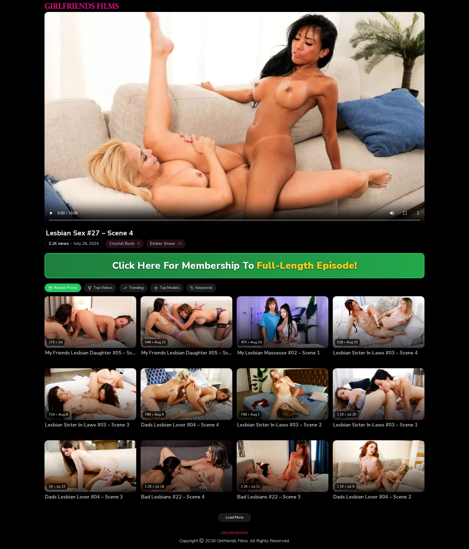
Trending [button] (136, 287)
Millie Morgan (361, 506)
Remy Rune (71, 362)
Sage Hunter (275, 506)
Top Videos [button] (103, 287)
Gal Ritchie (54, 434)
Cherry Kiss (150, 434)
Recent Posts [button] (65, 287)
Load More (234, 517)
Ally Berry (149, 506)
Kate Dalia (246, 434)
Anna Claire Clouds (350, 434)
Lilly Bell (340, 362)
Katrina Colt (76, 434)
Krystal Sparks (172, 506)
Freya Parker (275, 362)
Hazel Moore (81, 506)
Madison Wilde (172, 362)
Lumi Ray (340, 506)
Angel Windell (249, 506)
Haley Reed (379, 434)
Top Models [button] (170, 287)
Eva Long (149, 362)
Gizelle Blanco (174, 434)
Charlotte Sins (249, 362)
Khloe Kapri (267, 434)
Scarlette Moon (363, 362)
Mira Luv (52, 362)
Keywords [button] (204, 287)
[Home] (82, 6)
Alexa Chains (56, 506)
